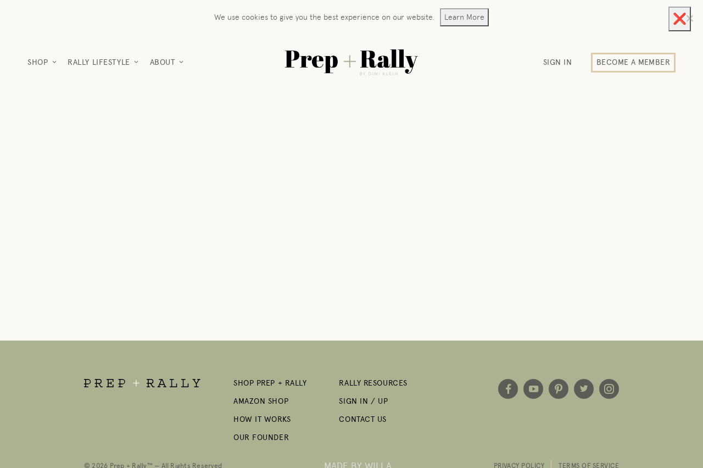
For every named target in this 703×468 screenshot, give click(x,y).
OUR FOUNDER (261, 437)
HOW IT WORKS (262, 419)
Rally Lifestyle (99, 62)
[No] (689, 18)
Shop (37, 62)
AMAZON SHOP (260, 401)
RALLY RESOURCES (373, 383)
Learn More (464, 17)
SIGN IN (557, 62)
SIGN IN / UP (363, 401)
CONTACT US (363, 419)
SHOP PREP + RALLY (270, 383)
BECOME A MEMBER (633, 62)
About (162, 62)
